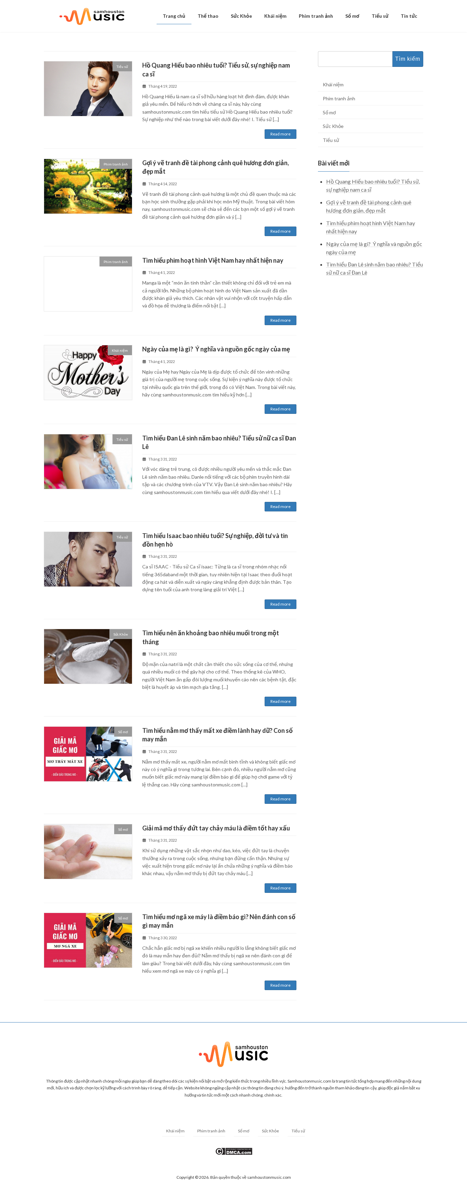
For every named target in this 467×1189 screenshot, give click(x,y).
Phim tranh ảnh (339, 98)
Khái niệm (333, 84)
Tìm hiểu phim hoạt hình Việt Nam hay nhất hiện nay (212, 260)
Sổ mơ (329, 112)
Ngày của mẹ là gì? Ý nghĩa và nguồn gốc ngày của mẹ (216, 349)
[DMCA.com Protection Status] (233, 1154)
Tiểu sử (331, 140)
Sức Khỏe (333, 126)
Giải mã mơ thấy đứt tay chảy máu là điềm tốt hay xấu (216, 828)
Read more (280, 133)
